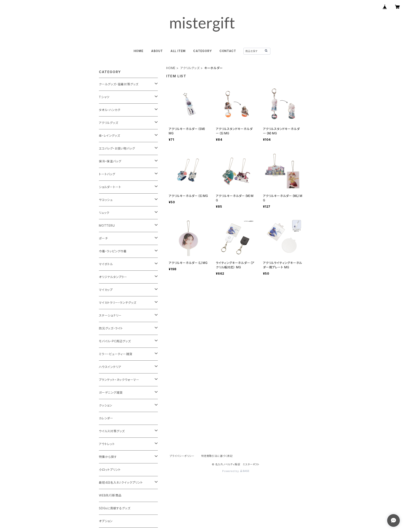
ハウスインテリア (110, 367)
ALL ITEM (178, 51)
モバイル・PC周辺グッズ (115, 341)
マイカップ (106, 290)
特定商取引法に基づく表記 (217, 455)
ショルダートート (110, 187)
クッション (105, 405)
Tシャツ (104, 97)
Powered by (231, 471)
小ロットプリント (110, 469)
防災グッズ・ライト (111, 328)
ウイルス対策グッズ (112, 431)
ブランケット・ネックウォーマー (119, 379)
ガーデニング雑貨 (110, 392)
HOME (139, 51)
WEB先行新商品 (110, 495)
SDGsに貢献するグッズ (114, 508)
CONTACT (227, 51)
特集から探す (108, 457)
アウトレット (107, 444)
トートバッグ (107, 174)
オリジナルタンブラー (113, 277)
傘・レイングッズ (109, 135)
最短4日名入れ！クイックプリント (121, 482)
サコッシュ (106, 200)
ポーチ (103, 238)
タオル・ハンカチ (109, 110)
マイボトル (106, 264)
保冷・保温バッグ (110, 161)
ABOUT (157, 51)
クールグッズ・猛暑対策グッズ (118, 84)
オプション (106, 521)
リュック (104, 212)
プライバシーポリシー (182, 455)
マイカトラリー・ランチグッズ (117, 302)
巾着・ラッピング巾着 (113, 251)
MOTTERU (107, 225)
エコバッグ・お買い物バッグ (117, 148)
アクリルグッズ (190, 68)
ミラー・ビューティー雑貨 (115, 354)
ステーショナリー (110, 315)
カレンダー (106, 418)
